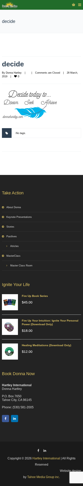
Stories (10, 226)
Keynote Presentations (19, 217)
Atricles (14, 246)
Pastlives (11, 236)
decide (13, 64)
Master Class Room (21, 265)
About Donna (13, 207)
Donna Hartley (14, 72)
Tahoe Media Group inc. (43, 477)
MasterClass (13, 255)
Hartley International (46, 458)
